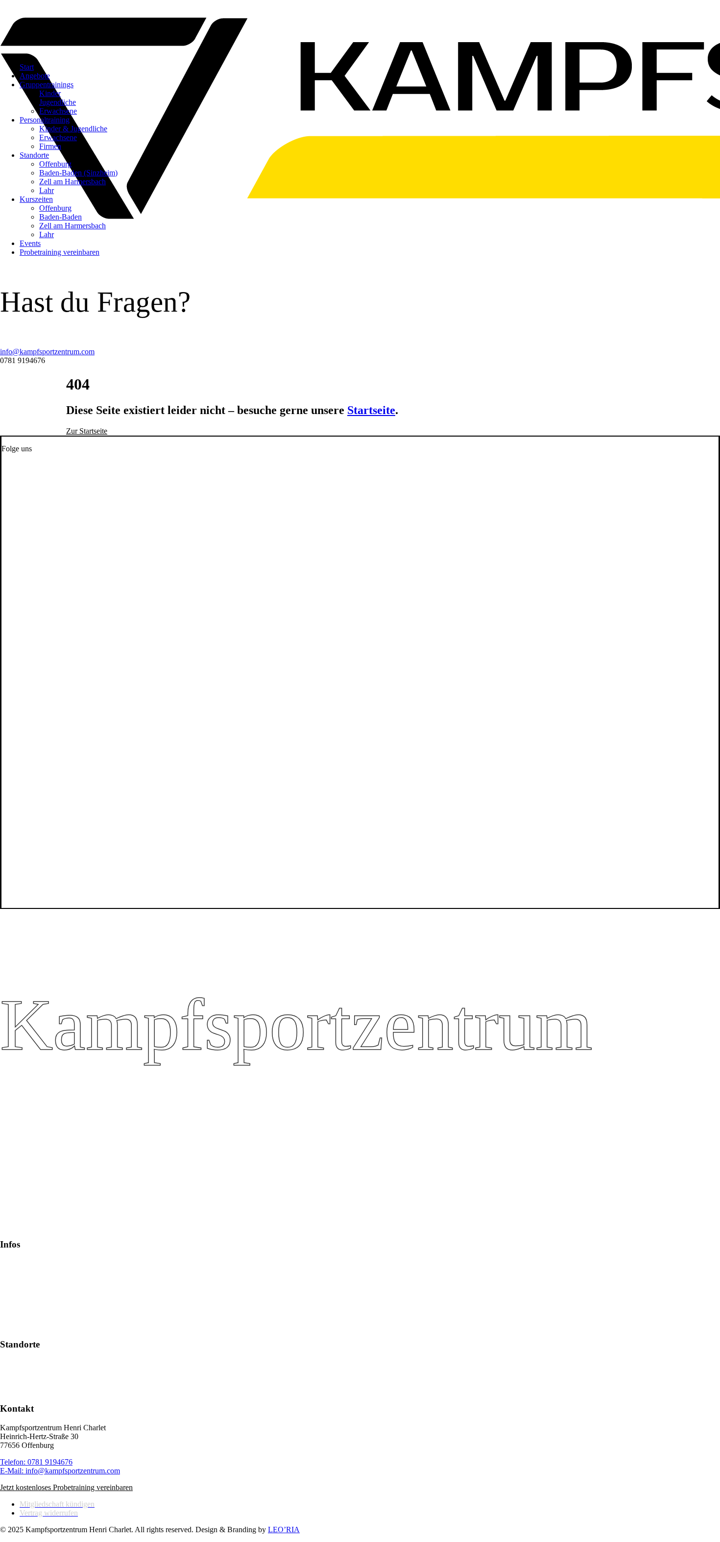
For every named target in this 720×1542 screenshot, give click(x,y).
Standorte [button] (34, 155)
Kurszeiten (16, 1290)
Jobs (7, 1299)
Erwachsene (58, 111)
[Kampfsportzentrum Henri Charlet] (360, 27)
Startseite (371, 410)
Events (30, 243)
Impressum (17, 1325)
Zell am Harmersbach (72, 181)
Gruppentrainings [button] (46, 84)
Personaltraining (45, 120)
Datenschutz (19, 1316)
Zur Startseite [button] (86, 431)
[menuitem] (379, 225)
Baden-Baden (60, 217)
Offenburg (55, 164)
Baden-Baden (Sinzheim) (78, 173)
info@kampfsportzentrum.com (47, 351)
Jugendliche (57, 102)
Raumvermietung (26, 1307)
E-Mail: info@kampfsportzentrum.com (60, 1471)
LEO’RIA (284, 1529)
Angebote (35, 76)
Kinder (50, 93)
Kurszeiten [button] (36, 199)
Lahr (46, 190)
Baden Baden (21, 1372)
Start (27, 67)
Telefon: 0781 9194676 (36, 1462)
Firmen (50, 146)
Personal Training (27, 1281)
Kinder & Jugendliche (73, 128)
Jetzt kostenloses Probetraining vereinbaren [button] (66, 1487)
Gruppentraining (25, 1272)
